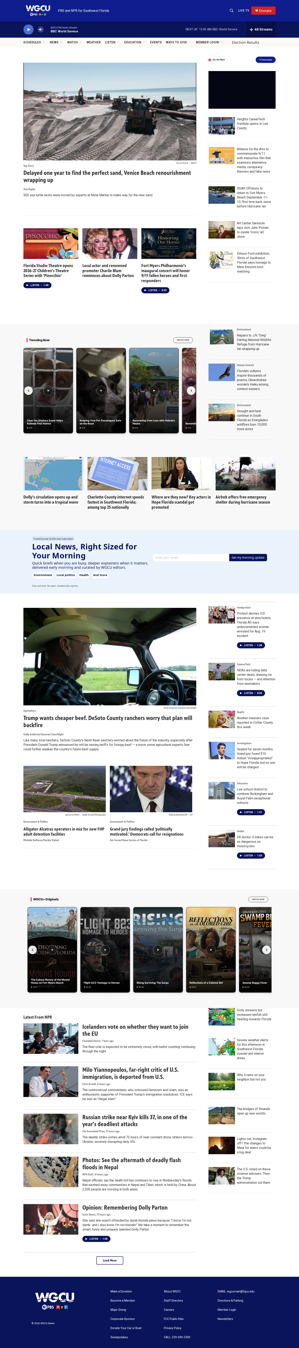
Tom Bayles (29, 189)
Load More (110, 1260)
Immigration (244, 607)
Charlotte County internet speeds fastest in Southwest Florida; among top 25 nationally (115, 502)
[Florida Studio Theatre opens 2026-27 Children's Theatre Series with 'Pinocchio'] (50, 243)
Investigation (244, 743)
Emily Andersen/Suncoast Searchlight (43, 734)
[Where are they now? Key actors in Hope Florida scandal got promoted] (182, 473)
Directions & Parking (230, 1300)
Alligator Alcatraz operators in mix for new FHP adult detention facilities (63, 831)
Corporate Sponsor (122, 1319)
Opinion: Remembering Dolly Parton (125, 1207)
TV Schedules (265, 60)
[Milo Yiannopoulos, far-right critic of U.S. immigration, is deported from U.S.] (50, 1081)
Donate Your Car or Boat (126, 1328)
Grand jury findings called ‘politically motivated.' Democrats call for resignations (146, 831)
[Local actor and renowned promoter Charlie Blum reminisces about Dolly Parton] (109, 243)
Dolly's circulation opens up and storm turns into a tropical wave (50, 499)
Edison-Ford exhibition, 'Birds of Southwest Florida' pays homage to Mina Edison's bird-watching (254, 262)
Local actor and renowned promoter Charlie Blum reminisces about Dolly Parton (108, 270)
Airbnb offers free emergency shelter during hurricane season (243, 499)
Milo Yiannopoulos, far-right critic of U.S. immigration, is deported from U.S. (130, 1073)
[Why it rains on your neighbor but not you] (221, 1081)
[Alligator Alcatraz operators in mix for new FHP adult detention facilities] (64, 789)
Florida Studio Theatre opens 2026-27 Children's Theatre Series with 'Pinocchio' (48, 270)
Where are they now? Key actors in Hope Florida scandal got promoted (181, 502)
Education (132, 42)
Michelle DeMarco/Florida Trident (41, 840)
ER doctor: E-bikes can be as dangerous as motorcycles (255, 841)
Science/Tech (243, 664)
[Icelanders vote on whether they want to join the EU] (50, 1038)
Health (240, 712)
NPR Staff (87, 1174)
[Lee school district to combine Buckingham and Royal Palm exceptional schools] (221, 790)
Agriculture (29, 710)
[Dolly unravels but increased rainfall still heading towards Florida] (221, 1017)
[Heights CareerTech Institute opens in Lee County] (221, 126)
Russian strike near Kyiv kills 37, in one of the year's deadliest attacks (134, 1120)
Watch (72, 42)
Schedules (32, 42)
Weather (94, 42)
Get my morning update (248, 557)
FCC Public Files (174, 1319)
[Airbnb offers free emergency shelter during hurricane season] (246, 473)
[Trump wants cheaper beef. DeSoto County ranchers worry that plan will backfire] (109, 657)
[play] (28, 29)
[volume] (40, 29)
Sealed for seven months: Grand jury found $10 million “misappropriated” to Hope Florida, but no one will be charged (256, 758)
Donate (265, 11)
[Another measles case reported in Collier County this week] (221, 719)
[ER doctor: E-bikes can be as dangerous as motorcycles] (221, 838)
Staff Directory (173, 1300)
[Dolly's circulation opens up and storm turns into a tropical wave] (53, 473)
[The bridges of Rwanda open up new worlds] (221, 1115)
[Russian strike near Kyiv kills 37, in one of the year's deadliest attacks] (50, 1129)
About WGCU (172, 1291)
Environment (244, 329)
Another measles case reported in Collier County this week (255, 722)
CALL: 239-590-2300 (177, 1337)
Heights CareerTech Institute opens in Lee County (252, 123)
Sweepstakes (119, 1337)
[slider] (47, 29)
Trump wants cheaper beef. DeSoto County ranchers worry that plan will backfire (107, 721)
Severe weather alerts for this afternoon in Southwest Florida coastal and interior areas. (252, 1049)
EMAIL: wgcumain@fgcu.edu (236, 1291)
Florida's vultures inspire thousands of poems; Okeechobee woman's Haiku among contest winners (252, 380)
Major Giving (118, 1309)
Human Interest (245, 365)
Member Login (207, 42)
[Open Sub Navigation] (44, 42)
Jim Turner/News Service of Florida (128, 840)
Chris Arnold (89, 1084)
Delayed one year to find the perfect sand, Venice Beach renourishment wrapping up (107, 176)
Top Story (28, 166)
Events (156, 42)
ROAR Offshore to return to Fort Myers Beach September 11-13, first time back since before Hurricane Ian (254, 197)
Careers (169, 1309)
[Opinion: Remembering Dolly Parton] (50, 1219)
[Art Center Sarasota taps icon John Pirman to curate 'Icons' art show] (221, 230)
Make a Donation (121, 1291)
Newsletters (225, 1319)
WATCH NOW (183, 340)
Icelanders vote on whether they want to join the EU (135, 1030)
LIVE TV (243, 10)
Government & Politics (35, 821)
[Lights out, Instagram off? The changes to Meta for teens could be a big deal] (221, 1145)
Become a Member (122, 1300)
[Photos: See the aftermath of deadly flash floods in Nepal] (50, 1172)
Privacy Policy (172, 1328)
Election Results (245, 42)
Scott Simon (88, 1214)
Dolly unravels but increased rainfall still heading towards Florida (254, 1014)
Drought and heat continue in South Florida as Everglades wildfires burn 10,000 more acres (252, 420)
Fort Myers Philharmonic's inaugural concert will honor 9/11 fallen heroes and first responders (165, 273)
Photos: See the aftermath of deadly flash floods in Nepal (131, 1163)
